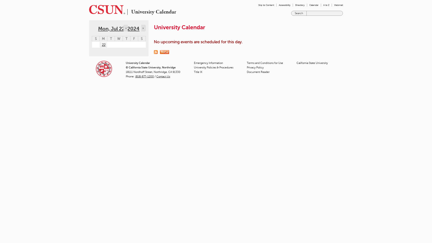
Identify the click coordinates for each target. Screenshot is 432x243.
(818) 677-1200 (144, 76)
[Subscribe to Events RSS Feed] (157, 52)
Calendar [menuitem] (314, 5)
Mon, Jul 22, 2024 (119, 29)
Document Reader (258, 72)
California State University (312, 63)
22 (104, 45)
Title (198, 72)
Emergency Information (208, 63)
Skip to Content (266, 5)
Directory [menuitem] (300, 5)
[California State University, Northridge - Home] (105, 9)
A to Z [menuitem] (326, 5)
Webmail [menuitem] (338, 5)
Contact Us (163, 76)
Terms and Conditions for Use (265, 63)
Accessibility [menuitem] (284, 5)
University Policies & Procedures (213, 67)
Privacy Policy (255, 67)
